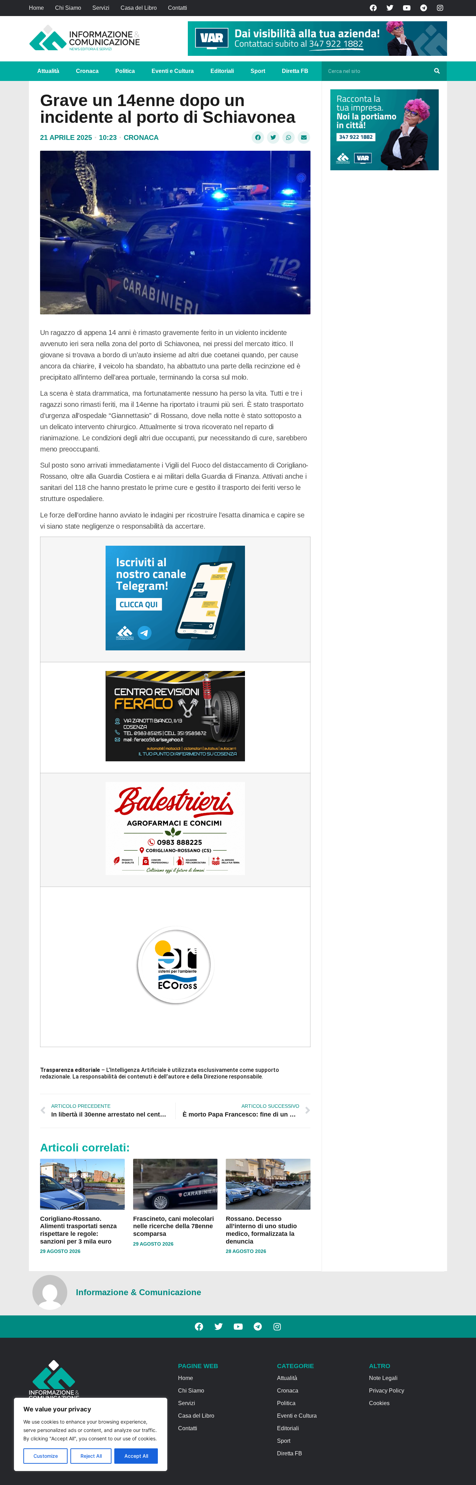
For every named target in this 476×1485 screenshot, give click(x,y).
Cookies (379, 1403)
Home (36, 8)
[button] (258, 137)
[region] (90, 1434)
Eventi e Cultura (173, 71)
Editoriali (222, 71)
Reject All (91, 1456)
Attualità (48, 71)
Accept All (136, 1456)
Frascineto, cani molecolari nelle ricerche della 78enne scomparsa (173, 1226)
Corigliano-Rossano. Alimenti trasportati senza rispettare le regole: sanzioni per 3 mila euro (78, 1230)
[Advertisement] (382, 283)
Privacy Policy (386, 1391)
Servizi (100, 8)
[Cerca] (437, 71)
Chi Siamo (68, 8)
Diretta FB (295, 71)
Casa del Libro (139, 8)
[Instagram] (440, 8)
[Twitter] (390, 8)
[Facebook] (373, 8)
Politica (125, 71)
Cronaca (87, 71)
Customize (45, 1456)
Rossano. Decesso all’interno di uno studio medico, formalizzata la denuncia (261, 1230)
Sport (258, 71)
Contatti (177, 8)
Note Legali (383, 1378)
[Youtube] (407, 8)
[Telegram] (423, 8)
